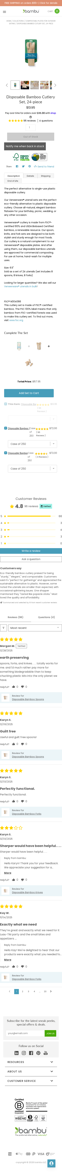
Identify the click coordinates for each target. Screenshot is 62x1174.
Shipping (45, 176)
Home (8, 21)
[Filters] (3, 628)
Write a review (31, 551)
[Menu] (4, 11)
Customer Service (21, 1081)
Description (14, 176)
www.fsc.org (16, 320)
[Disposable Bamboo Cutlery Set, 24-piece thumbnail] (44, 85)
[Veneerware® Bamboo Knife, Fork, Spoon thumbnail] (34, 85)
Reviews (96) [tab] (15, 617)
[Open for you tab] (51, 1163)
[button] (16, 120)
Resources (15, 1062)
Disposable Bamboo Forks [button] (26, 813)
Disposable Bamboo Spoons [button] (28, 699)
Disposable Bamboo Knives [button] (27, 892)
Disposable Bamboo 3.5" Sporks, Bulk (27, 453)
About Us (14, 1071)
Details (30, 176)
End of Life (13, 180)
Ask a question (31, 559)
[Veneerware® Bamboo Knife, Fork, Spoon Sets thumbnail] (15, 85)
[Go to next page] (51, 991)
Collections (18, 21)
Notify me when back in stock (25, 146)
